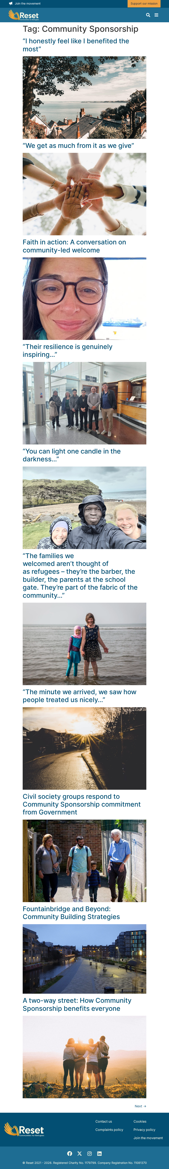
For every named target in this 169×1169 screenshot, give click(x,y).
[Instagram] (89, 1153)
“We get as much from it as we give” (79, 145)
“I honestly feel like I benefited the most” (76, 45)
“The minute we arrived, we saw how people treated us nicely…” (79, 696)
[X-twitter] (79, 1153)
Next (140, 1106)
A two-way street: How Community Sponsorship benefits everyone (77, 1004)
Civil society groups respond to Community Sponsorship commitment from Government (82, 804)
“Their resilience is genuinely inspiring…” (68, 350)
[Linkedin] (99, 1153)
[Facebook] (70, 1153)
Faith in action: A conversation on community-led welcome (74, 246)
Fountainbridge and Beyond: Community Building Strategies (71, 913)
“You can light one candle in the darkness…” (72, 455)
